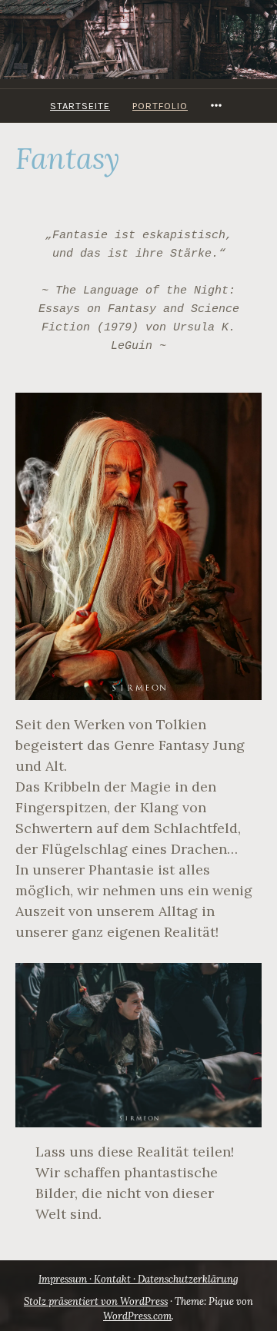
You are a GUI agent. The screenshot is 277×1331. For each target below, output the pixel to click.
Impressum (62, 1279)
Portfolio (160, 105)
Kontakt (112, 1279)
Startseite (80, 105)
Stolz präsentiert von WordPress (96, 1301)
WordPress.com (137, 1316)
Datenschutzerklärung (188, 1279)
